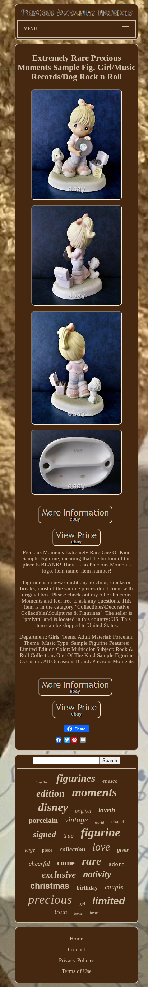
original (83, 811)
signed (44, 834)
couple (114, 887)
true (68, 835)
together (42, 782)
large (30, 850)
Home (76, 939)
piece (47, 850)
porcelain (43, 820)
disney (53, 807)
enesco (110, 781)
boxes (78, 914)
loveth (106, 810)
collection (72, 849)
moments (94, 792)
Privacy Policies (76, 960)
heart (94, 912)
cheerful (39, 863)
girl (82, 903)
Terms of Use (77, 971)
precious (50, 899)
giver (123, 850)
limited (108, 900)
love (101, 847)
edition (50, 793)
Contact (76, 949)
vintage (76, 820)
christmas (49, 886)
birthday (87, 887)
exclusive (59, 874)
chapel (117, 821)
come (66, 862)
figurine (100, 832)
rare (91, 861)
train (61, 911)
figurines (75, 778)
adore (116, 864)
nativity (97, 874)
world (99, 822)
